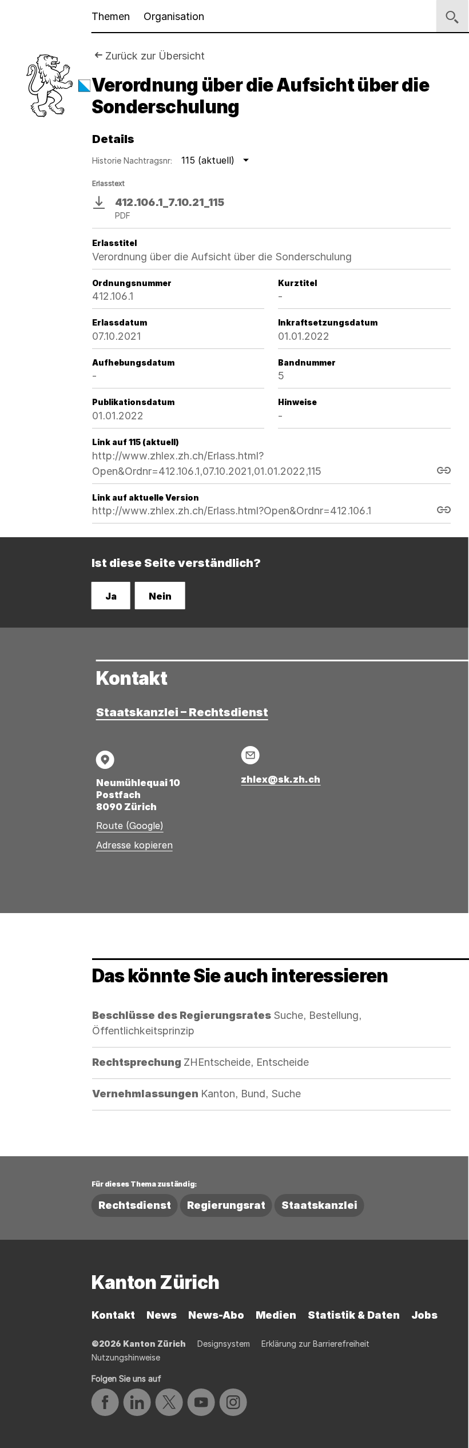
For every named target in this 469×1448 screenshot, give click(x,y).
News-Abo (216, 1315)
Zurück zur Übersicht (155, 56)
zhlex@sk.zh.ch (280, 779)
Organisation (174, 16)
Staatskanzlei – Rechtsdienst (182, 712)
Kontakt (113, 1315)
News (161, 1315)
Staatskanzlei (319, 1205)
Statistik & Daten (354, 1315)
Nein (160, 596)
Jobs (424, 1315)
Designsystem (223, 1343)
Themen (111, 16)
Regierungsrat (226, 1205)
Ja (111, 596)
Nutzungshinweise (126, 1357)
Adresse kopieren (134, 845)
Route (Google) (130, 825)
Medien (276, 1315)
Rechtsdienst (134, 1205)
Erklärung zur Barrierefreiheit (315, 1343)
